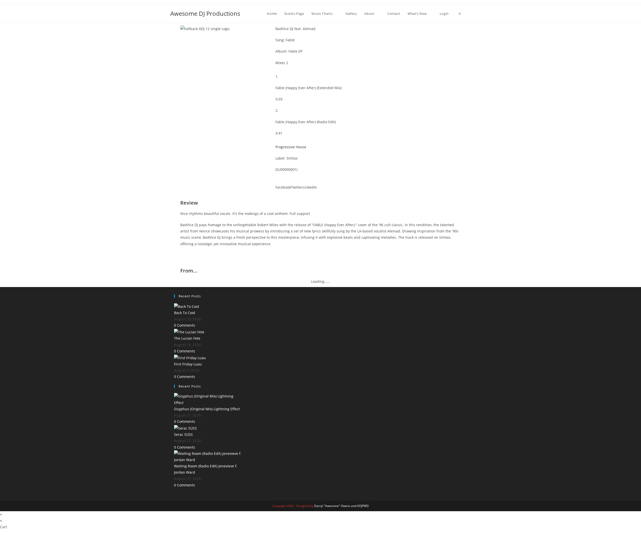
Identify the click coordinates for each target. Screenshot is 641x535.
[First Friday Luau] (190, 357)
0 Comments (184, 325)
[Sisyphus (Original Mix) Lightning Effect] (208, 398)
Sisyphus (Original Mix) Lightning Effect (207, 409)
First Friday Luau (188, 364)
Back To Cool (184, 312)
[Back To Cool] (186, 306)
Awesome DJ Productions (205, 13)
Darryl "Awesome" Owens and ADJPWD (341, 506)
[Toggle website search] (469, 13)
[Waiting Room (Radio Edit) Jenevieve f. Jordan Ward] (208, 456)
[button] (283, 184)
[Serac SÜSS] (185, 427)
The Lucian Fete (187, 338)
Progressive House (290, 147)
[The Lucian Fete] (189, 331)
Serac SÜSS (183, 434)
